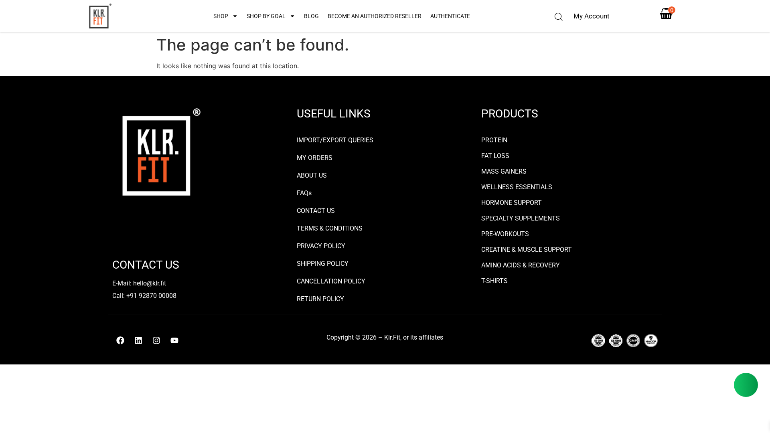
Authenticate (450, 16)
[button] (558, 16)
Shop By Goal (266, 16)
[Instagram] (156, 340)
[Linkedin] (138, 340)
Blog (311, 16)
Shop (220, 16)
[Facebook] (120, 340)
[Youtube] (174, 340)
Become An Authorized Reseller (374, 16)
